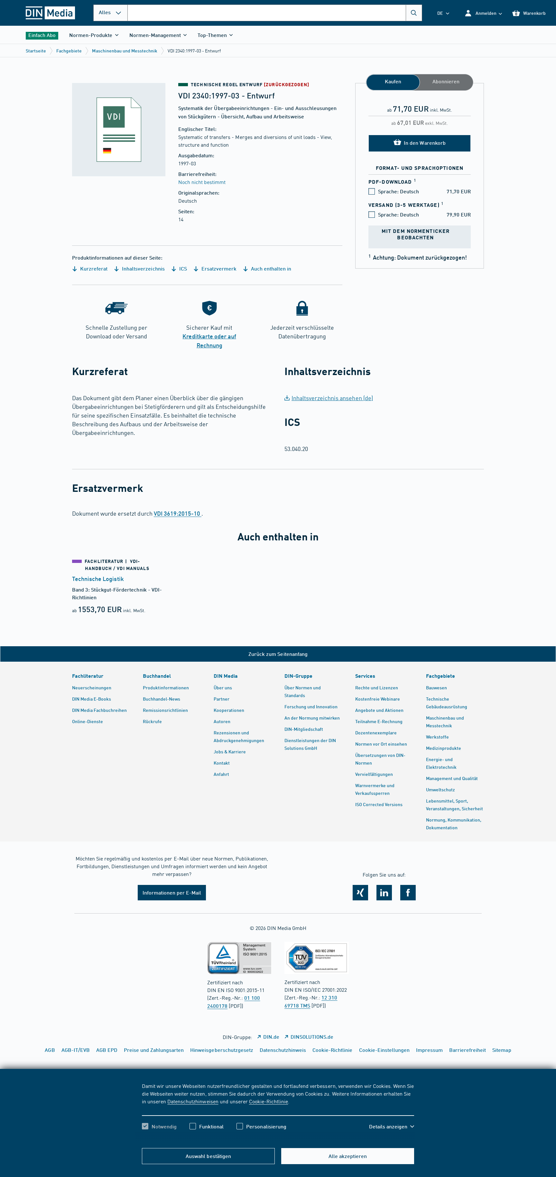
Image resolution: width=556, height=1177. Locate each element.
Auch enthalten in (270, 268)
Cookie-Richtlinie (268, 1101)
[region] (278, 1112)
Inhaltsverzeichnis (142, 268)
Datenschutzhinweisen (192, 1101)
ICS (182, 268)
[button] (483, 13)
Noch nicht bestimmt (202, 181)
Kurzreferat (93, 268)
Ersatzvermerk (218, 268)
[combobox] (275, 13)
